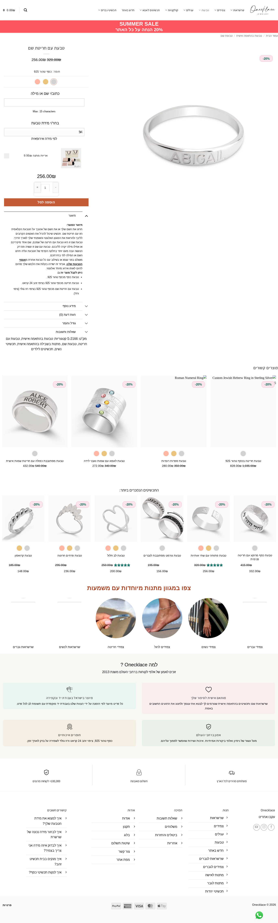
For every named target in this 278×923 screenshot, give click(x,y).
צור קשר (124, 851)
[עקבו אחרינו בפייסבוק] (271, 827)
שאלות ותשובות (66, 331)
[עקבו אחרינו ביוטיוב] (256, 827)
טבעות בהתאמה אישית (249, 35)
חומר (57, 71)
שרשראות (238, 10)
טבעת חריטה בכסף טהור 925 (243, 461)
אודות (126, 818)
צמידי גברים (255, 647)
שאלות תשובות (167, 818)
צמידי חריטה (116, 647)
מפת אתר (123, 859)
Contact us (234, 916)
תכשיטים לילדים (42, 349)
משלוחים (171, 826)
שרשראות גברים (23, 647)
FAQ (246, 916)
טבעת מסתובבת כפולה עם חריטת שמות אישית (34, 461)
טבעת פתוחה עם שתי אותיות (208, 555)
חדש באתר (128, 10)
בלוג (127, 835)
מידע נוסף (69, 306)
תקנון (126, 826)
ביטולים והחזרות (166, 835)
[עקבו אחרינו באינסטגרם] (263, 827)
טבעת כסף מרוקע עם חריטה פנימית (255, 557)
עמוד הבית (272, 35)
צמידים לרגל (162, 647)
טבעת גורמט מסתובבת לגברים (162, 555)
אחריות (172, 843)
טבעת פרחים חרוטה (69, 555)
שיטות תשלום (120, 843)
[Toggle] (86, 216)
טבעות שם (226, 35)
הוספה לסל (46, 202)
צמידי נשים (208, 647)
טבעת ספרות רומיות (173, 461)
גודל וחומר (69, 323)
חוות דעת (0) (67, 314)
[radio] (54, 82)
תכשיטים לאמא (151, 10)
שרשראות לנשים (69, 647)
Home (271, 916)
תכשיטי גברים (108, 10)
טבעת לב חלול (116, 555)
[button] (25, 10)
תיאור (72, 215)
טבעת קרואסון (23, 555)
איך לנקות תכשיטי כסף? (45, 872)
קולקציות (173, 10)
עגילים (189, 10)
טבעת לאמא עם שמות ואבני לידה (104, 461)
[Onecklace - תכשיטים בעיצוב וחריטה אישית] (262, 10)
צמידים (221, 10)
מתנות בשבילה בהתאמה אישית (38, 344)
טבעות (205, 10)
